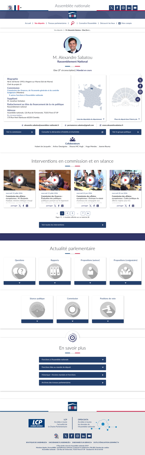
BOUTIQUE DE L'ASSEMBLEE (36, 442)
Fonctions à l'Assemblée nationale (72, 360)
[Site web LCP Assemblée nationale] (50, 423)
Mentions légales (41, 447)
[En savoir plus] (90, 271)
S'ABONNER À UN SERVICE (81, 442)
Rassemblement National (72, 61)
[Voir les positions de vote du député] (108, 309)
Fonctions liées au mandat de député (72, 367)
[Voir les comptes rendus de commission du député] (72, 309)
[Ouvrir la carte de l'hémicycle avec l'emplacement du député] (125, 98)
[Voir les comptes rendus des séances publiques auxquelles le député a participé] (37, 309)
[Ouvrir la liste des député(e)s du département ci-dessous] (90, 98)
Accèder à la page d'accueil (72, 14)
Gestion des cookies (102, 447)
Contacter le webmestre (81, 447)
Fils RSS (92, 447)
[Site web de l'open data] (95, 423)
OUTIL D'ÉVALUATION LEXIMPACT (105, 442)
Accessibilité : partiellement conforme (60, 447)
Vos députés (58, 30)
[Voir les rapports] (55, 271)
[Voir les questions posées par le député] (19, 271)
